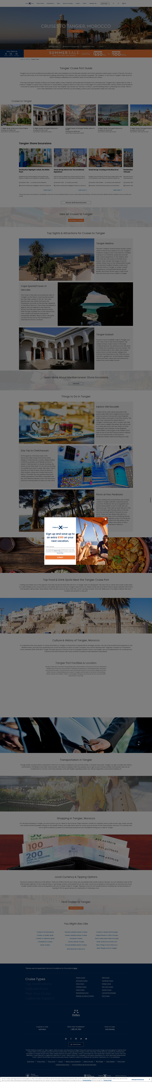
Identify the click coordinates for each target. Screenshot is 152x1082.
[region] (76, 1079)
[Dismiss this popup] (105, 519)
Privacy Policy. (60, 553)
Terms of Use (57, 550)
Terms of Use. (107, 1080)
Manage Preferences (138, 1079)
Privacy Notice (87, 1080)
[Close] (149, 1079)
